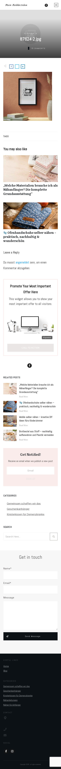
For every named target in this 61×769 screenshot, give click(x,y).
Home (6, 666)
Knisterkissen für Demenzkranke (25, 514)
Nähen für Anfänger (12, 704)
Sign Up (30, 478)
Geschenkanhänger (18, 508)
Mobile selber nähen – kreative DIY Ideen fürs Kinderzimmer (35, 418)
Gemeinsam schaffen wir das (24, 503)
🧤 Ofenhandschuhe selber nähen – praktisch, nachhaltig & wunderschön (30, 224)
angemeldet (22, 262)
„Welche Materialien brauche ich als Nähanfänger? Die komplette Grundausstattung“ (30, 177)
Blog (5, 670)
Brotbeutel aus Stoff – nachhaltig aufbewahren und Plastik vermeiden (36, 433)
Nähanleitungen (10, 700)
